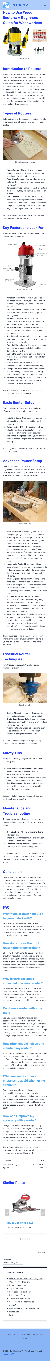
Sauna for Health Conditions (40, 1164)
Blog (42, 1334)
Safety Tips (14, 1305)
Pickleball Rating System (10, 1164)
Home (8, 1334)
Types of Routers (16, 1288)
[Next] (43, 1212)
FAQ (11, 1315)
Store (25, 1338)
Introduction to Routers (19, 1285)
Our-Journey (32, 1334)
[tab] (20, 1239)
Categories (7, 1259)
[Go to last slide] (7, 1212)
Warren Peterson (13, 1227)
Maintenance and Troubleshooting (24, 1308)
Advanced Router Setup (19, 1298)
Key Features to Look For (20, 1292)
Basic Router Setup (17, 1295)
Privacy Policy (19, 1334)
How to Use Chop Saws (19, 1222)
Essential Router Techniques (21, 1302)
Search (41, 1252)
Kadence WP (8, 1354)
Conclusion (14, 1312)
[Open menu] (45, 5)
